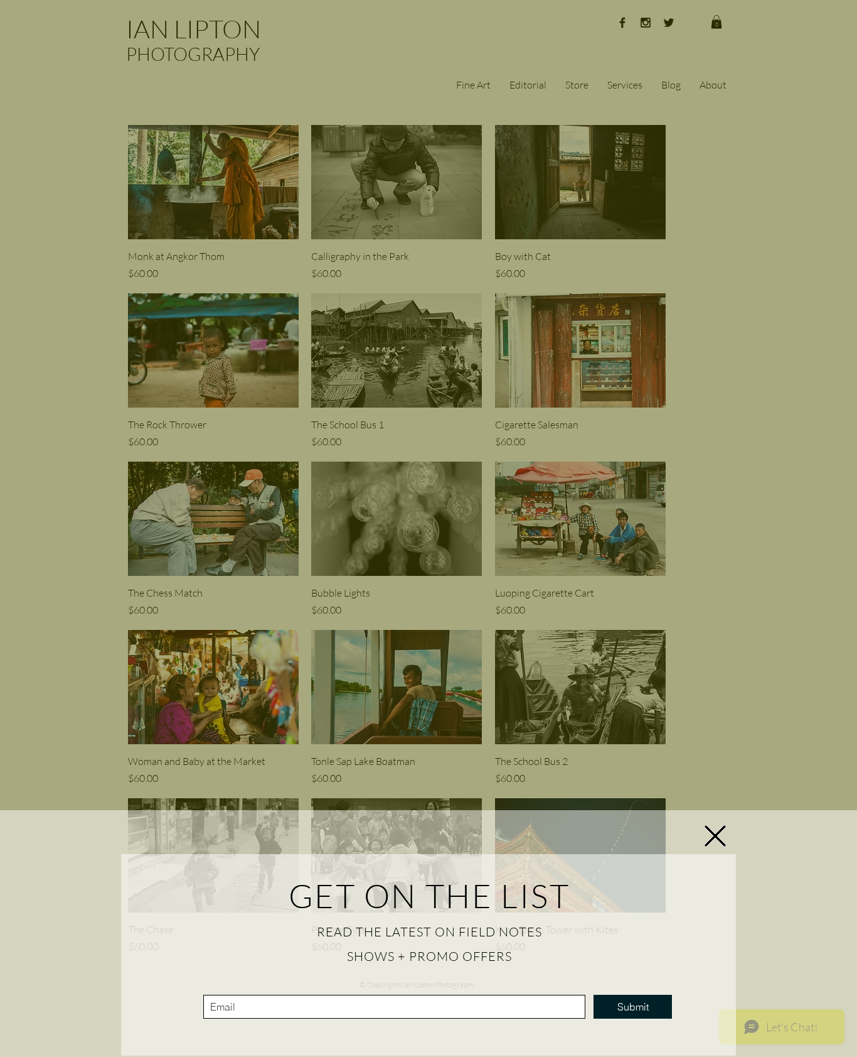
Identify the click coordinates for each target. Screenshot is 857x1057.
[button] (715, 836)
